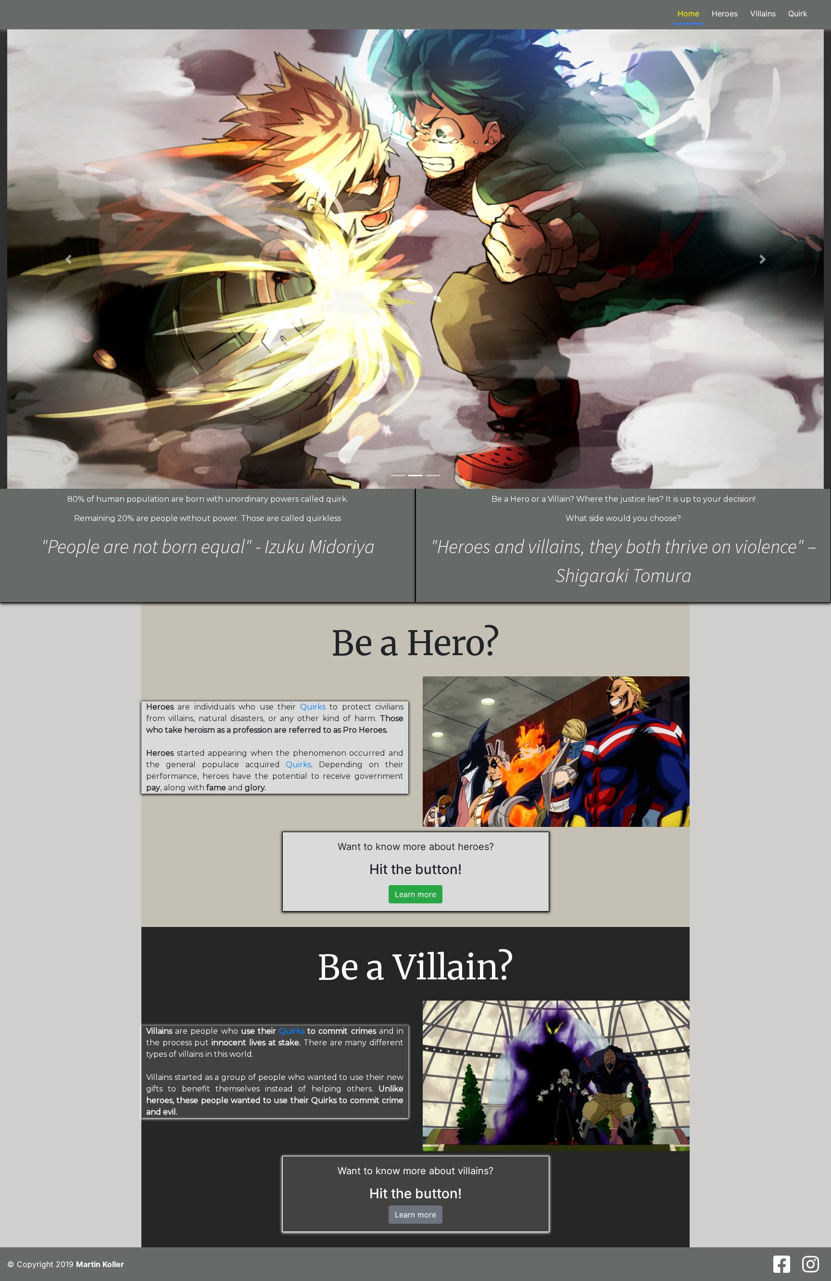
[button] (68, 259)
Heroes (725, 13)
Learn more (415, 894)
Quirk (797, 13)
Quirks (313, 706)
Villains (763, 13)
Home (688, 13)
